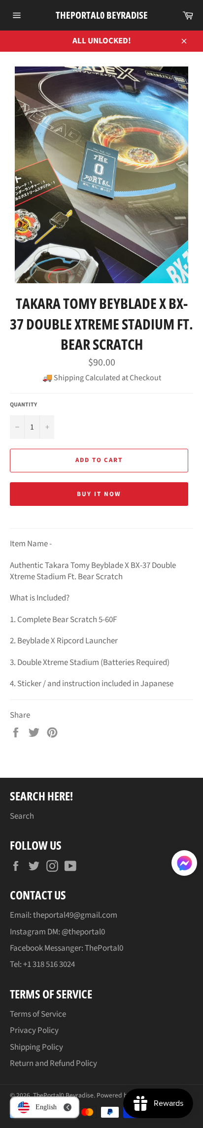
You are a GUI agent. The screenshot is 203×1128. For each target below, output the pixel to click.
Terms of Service (38, 1014)
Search (22, 816)
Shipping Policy (36, 1047)
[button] (184, 865)
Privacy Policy (34, 1030)
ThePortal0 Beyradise (102, 15)
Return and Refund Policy (53, 1063)
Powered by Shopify (125, 1095)
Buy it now (99, 494)
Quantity (23, 405)
